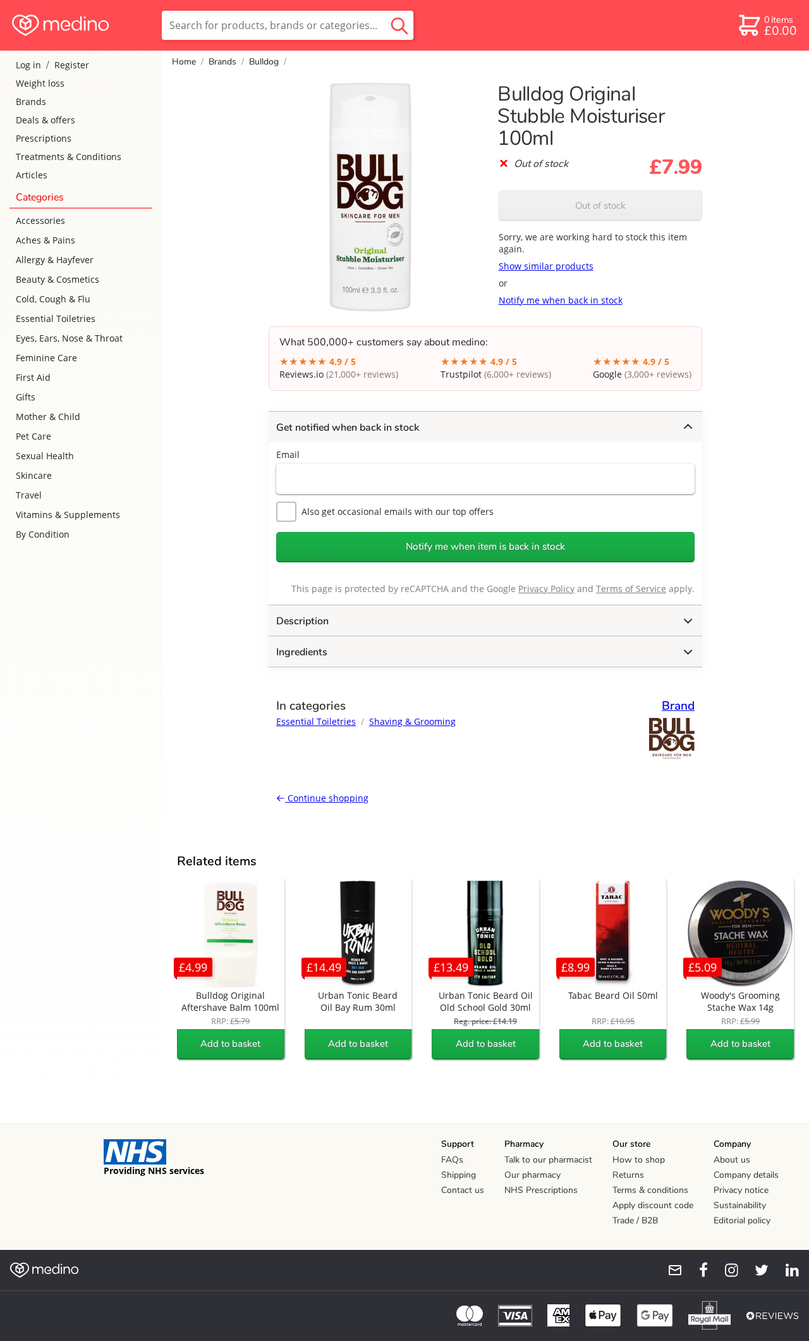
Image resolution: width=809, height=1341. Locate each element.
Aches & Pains (45, 240)
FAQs (452, 1160)
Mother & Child (48, 417)
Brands (31, 102)
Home (184, 62)
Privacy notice (741, 1190)
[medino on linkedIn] (786, 1270)
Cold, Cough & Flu (53, 299)
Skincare (34, 475)
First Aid (33, 377)
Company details (746, 1175)
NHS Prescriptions (541, 1190)
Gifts (25, 397)
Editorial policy (742, 1220)
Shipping (458, 1175)
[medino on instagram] (725, 1270)
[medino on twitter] (756, 1270)
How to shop (638, 1160)
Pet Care (33, 436)
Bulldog (264, 62)
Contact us (462, 1190)
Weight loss (40, 83)
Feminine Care (46, 358)
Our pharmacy (532, 1175)
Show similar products (546, 266)
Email (288, 454)
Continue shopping (326, 798)
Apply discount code (652, 1205)
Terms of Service (631, 589)
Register (71, 65)
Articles (31, 175)
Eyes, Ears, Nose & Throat (69, 338)
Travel (29, 495)
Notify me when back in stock (561, 300)
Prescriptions (43, 138)
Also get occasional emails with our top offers (397, 511)
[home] (80, 25)
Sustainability (740, 1205)
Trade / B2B (635, 1220)
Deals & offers (45, 120)
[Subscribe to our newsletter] (670, 1270)
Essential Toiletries (55, 318)
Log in (28, 65)
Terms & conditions (650, 1190)
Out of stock (600, 205)
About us (732, 1160)
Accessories (40, 220)
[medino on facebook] (695, 1270)
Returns (628, 1175)
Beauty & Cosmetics (57, 279)
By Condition (43, 534)
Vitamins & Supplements (68, 515)
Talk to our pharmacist (548, 1160)
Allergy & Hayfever (55, 260)
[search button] (399, 25)
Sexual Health (45, 456)
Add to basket (230, 1043)
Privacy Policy (546, 589)
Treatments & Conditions (68, 157)
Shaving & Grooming (412, 721)
